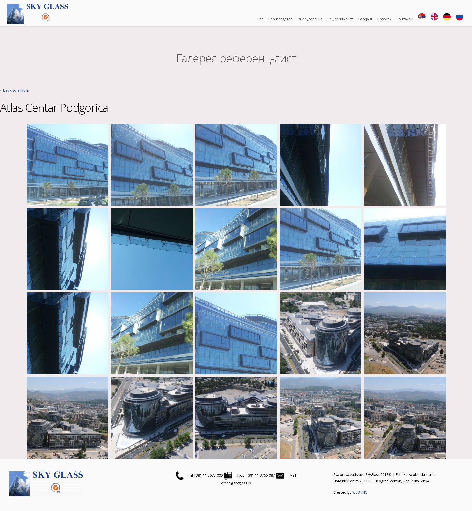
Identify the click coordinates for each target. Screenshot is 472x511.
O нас (258, 19)
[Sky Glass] (37, 22)
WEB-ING (359, 492)
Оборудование (309, 19)
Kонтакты (405, 19)
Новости (384, 19)
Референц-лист (340, 19)
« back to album (14, 90)
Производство (280, 19)
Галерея (365, 19)
